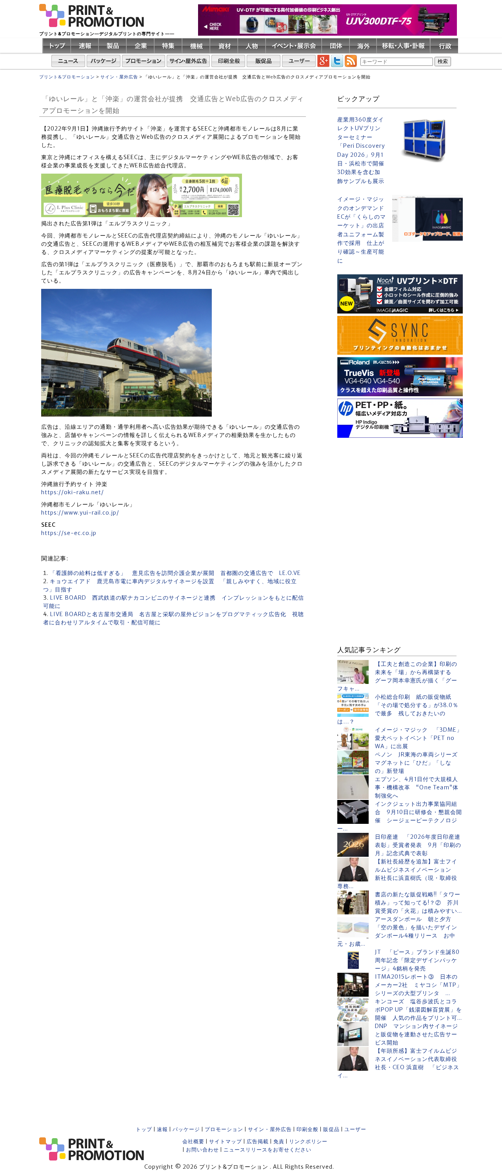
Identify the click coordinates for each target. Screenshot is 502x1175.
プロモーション (224, 1129)
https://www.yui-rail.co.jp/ (80, 512)
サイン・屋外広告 (270, 1129)
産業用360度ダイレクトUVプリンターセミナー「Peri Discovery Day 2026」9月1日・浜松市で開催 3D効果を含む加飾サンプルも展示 (361, 150)
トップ (144, 1129)
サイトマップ (225, 1141)
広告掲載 (258, 1141)
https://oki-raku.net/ (72, 492)
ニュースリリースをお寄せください (267, 1150)
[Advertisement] (400, 489)
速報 (162, 1129)
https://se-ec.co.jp (68, 533)
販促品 (331, 1129)
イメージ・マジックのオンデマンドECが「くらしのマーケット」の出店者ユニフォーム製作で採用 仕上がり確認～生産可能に (361, 230)
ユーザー (355, 1129)
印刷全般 (307, 1129)
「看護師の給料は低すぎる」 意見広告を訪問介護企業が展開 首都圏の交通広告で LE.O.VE (175, 573)
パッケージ (186, 1129)
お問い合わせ (202, 1150)
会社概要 (193, 1141)
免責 (278, 1141)
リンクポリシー (308, 1141)
